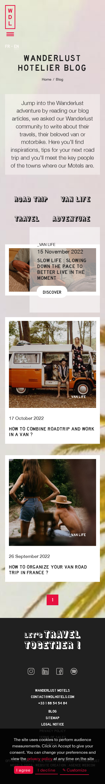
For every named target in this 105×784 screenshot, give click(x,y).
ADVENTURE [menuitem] (71, 219)
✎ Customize (74, 770)
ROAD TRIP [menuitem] (31, 199)
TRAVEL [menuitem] (27, 219)
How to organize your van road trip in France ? (48, 569)
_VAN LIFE (46, 244)
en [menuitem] (16, 46)
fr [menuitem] (7, 46)
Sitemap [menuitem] (52, 718)
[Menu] (10, 34)
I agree (23, 770)
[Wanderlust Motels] (10, 17)
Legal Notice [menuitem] (52, 724)
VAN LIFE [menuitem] (76, 199)
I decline (47, 770)
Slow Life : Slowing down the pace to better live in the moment (62, 269)
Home (46, 79)
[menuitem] (31, 672)
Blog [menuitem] (52, 711)
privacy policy (39, 758)
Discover (52, 292)
